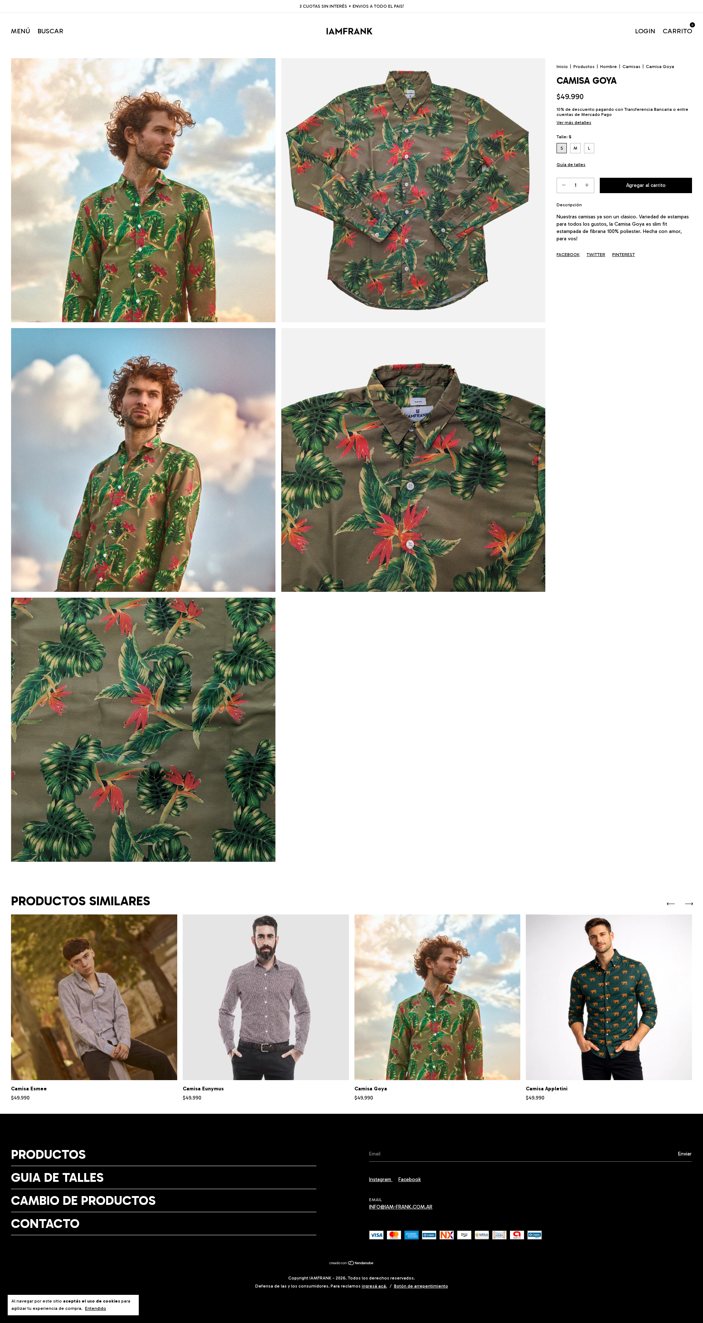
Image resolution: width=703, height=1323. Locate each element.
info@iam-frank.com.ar (400, 1207)
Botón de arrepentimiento (421, 1286)
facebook (409, 1179)
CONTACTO (45, 1223)
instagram (381, 1179)
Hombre (608, 66)
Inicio (562, 66)
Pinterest (623, 254)
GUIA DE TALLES (57, 1177)
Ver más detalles (574, 122)
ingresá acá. (374, 1286)
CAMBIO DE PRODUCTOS (83, 1200)
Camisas (631, 66)
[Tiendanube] (352, 1264)
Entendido (95, 1308)
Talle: (564, 136)
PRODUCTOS (48, 1154)
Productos (584, 66)
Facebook (568, 254)
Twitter (596, 254)
